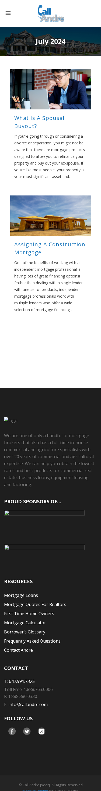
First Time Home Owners (29, 614)
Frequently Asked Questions (32, 641)
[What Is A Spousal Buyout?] (50, 89)
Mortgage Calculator (25, 623)
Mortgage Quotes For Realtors (35, 604)
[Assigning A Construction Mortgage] (50, 215)
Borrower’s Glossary (24, 632)
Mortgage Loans (21, 595)
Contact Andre (18, 650)
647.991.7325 (22, 681)
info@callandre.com (28, 704)
